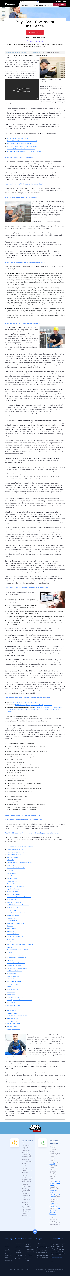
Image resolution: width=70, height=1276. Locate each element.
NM (63, 1249)
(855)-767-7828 (61, 1)
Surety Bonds (11, 994)
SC (52, 1253)
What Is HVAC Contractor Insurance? (18, 138)
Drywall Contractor (12, 891)
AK (52, 1262)
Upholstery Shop (12, 1013)
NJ (61, 1249)
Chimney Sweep (11, 873)
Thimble (52, 1212)
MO (56, 1248)
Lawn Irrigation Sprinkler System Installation (20, 944)
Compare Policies (40, 1243)
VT (63, 1253)
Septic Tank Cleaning (13, 976)
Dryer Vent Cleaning (13, 889)
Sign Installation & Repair (14, 981)
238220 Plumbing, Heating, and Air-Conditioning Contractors (33, 705)
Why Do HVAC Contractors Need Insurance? (20, 143)
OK (56, 1251)
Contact (7, 1246)
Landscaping (10, 939)
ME (62, 1246)
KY (53, 1246)
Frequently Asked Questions (28, 1244)
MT (61, 1248)
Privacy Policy (25, 1269)
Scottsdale (53, 1207)
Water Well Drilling (12, 1018)
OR (59, 1251)
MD (60, 1246)
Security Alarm (11, 973)
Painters (9, 952)
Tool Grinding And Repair (14, 1005)
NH (59, 1249)
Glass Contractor (12, 918)
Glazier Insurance (12, 920)
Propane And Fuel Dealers (14, 965)
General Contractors (13, 915)
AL (52, 1243)
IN (63, 1244)
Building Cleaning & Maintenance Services (19, 862)
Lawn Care (10, 942)
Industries (24, 5)
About (6, 1243)
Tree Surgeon (11, 1008)
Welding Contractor (13, 1021)
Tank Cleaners (11, 1002)
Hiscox (52, 1183)
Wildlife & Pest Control (13, 1023)
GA (56, 1244)
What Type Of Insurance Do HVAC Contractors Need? (23, 146)
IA (59, 1244)
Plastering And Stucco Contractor (17, 957)
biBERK (52, 1164)
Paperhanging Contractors (15, 955)
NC (63, 1248)
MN (54, 1248)
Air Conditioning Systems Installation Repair (20, 847)
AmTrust (52, 1158)
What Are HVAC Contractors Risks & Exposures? (21, 149)
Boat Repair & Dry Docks (14, 854)
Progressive (53, 1203)
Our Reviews (8, 1260)
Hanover (57, 1182)
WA (52, 1254)
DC (64, 1243)
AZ (56, 1243)
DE (52, 1244)
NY (52, 1251)
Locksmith (10, 947)
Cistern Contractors (12, 876)
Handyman (10, 926)
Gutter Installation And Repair (16, 923)
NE (54, 1249)
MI (51, 1248)
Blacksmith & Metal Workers (15, 852)
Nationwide (53, 1191)
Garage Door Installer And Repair (16, 913)
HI (54, 1262)
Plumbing (10, 960)
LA (55, 1246)
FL (54, 1244)
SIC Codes (18, 1258)
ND (52, 1249)
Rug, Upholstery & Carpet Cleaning (17, 968)
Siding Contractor (12, 979)
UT (60, 1253)
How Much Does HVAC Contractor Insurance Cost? (22, 141)
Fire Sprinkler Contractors (14, 902)
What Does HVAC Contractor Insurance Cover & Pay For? (24, 151)
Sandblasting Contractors (14, 971)
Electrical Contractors (13, 894)
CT (62, 1243)
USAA (51, 1216)
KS (52, 1246)
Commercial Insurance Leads (8, 1255)
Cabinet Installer (11, 865)
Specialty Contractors (13, 1029)
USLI (55, 1216)
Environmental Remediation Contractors (19, 897)
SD (54, 1253)
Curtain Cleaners (12, 881)
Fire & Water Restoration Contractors (18, 905)
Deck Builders (11, 884)
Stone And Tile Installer (13, 989)
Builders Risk (10, 860)
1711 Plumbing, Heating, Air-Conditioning (25, 702)
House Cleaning (11, 928)
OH (54, 1251)
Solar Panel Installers (13, 984)
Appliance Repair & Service (15, 849)
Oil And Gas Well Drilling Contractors (18, 950)
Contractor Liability (12, 878)
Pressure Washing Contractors (16, 963)
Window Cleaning (12, 1026)
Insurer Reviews (19, 1243)
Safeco (52, 1205)
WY (60, 1254)
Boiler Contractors (12, 857)
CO (60, 1243)
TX (58, 1253)
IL (61, 1244)
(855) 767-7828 (36, 41)
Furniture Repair (11, 910)
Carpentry (10, 870)
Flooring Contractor (13, 907)
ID (58, 1244)
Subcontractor (11, 992)
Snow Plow (10, 986)
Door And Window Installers (15, 886)
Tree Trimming (11, 1010)
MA (58, 1246)
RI (62, 1251)
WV (57, 1254)
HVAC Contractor (12, 931)
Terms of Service (14, 1269)
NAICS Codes (18, 1255)
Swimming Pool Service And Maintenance (19, 1000)
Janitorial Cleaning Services (15, 936)
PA (60, 1251)
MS (59, 1248)
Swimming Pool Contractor (15, 997)
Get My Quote (59, 4)
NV (56, 1249)
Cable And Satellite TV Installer (16, 868)
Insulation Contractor (13, 934)
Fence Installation (12, 899)
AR (54, 1243)
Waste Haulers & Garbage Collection (17, 1016)
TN (56, 1253)
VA (62, 1253)
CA (58, 1243)
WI (54, 1254)
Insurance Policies (39, 5)
